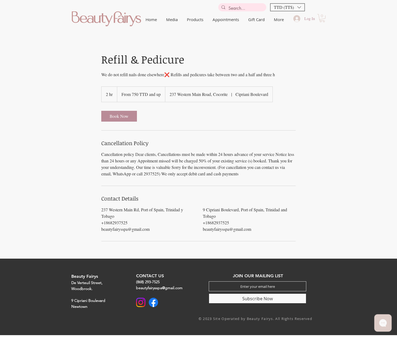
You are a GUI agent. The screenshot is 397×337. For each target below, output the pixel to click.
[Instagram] (140, 302)
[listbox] (287, 7)
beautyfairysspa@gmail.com (159, 287)
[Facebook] (153, 302)
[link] (119, 116)
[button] (287, 7)
